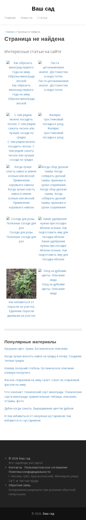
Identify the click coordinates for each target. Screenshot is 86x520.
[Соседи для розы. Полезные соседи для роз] (21, 228)
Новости (26, 18)
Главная (10, 18)
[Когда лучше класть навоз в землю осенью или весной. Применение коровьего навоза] (21, 185)
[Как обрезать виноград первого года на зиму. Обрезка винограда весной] (21, 81)
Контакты (15, 467)
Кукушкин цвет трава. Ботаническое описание (36, 348)
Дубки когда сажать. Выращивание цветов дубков (38, 408)
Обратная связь (20, 485)
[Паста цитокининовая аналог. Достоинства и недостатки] (53, 76)
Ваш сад (43, 8)
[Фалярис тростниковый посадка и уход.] (53, 124)
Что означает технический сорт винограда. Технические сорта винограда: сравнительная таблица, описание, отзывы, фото (43, 396)
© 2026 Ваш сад (19, 458)
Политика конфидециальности (29, 472)
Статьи (42, 18)
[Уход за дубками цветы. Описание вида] (53, 280)
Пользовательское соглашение (45, 467)
